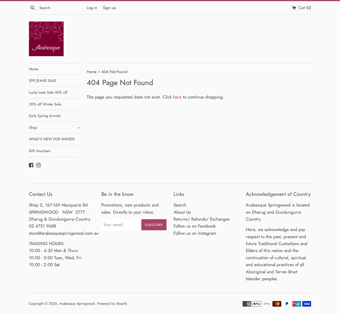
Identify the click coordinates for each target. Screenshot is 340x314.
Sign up (109, 7)
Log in (92, 7)
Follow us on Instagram (194, 233)
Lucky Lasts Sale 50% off (48, 92)
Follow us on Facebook (194, 226)
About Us (182, 212)
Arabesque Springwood (77, 303)
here (177, 97)
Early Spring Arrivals (45, 115)
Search (179, 205)
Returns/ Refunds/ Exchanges (201, 219)
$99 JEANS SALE (42, 80)
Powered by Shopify (112, 303)
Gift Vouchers (39, 151)
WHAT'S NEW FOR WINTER (51, 139)
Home (33, 69)
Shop (54, 127)
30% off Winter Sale (45, 104)
